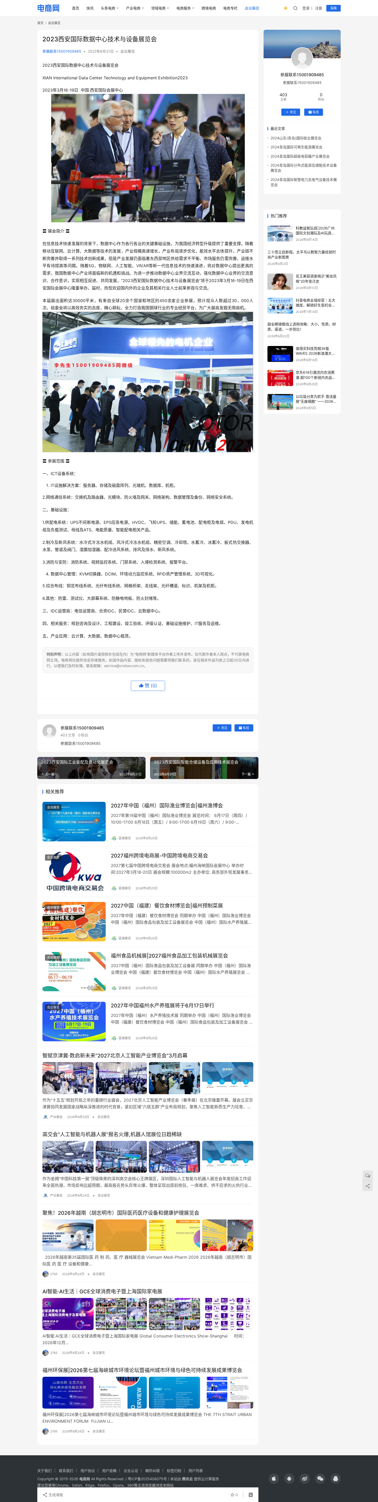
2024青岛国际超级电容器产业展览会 (300, 156)
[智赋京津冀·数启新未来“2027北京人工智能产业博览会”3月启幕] (147, 1078)
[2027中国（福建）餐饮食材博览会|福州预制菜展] (74, 921)
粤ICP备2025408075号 (147, 1479)
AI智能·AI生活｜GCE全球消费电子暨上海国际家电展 (102, 1291)
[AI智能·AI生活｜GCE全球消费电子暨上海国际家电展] (147, 1314)
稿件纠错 (152, 1470)
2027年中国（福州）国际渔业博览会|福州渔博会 (167, 806)
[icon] (274, 1479)
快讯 (90, 8)
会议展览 (252, 8)
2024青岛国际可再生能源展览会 (296, 147)
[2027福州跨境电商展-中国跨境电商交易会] (74, 871)
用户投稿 (109, 1470)
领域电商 (158, 8)
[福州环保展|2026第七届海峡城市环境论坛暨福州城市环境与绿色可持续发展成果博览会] (147, 1393)
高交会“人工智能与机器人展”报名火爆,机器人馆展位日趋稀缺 (112, 1134)
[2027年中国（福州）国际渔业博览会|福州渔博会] (74, 821)
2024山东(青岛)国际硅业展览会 (296, 138)
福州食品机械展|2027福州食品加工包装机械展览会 (169, 956)
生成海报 (55, 1495)
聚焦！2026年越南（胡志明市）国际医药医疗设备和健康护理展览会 (120, 1213)
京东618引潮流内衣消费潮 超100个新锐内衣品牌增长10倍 (316, 377)
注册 (318, 8)
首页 (75, 8)
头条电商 (108, 8)
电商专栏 (230, 8)
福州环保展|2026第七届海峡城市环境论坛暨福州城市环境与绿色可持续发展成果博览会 (142, 1370)
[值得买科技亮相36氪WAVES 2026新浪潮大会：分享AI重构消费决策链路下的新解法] (280, 354)
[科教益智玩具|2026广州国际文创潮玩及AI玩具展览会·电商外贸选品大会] (280, 234)
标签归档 (174, 1470)
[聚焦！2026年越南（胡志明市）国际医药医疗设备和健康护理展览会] (147, 1235)
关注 (224, 728)
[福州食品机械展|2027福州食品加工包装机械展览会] (74, 971)
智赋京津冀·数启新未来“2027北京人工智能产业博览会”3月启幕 (114, 1056)
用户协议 (87, 1470)
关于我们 (44, 1470)
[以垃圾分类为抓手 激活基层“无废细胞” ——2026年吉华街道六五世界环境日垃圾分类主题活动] (280, 402)
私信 (246, 728)
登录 (306, 8)
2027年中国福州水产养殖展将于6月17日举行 (162, 1006)
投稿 (333, 8)
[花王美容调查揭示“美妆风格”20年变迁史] (280, 282)
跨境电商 (209, 8)
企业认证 (131, 1470)
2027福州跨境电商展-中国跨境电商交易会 (159, 856)
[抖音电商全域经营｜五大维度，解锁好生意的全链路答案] (280, 306)
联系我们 (66, 1470)
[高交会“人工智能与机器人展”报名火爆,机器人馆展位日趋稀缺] (147, 1157)
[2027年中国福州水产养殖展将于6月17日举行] (74, 1021)
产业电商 (133, 8)
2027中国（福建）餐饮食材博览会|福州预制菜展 (167, 906)
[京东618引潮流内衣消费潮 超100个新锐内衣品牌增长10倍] (280, 378)
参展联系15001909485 (61, 51)
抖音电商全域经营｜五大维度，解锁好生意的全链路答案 (315, 305)
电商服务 (183, 8)
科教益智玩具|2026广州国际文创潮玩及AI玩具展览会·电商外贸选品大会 (315, 233)
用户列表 (195, 1470)
